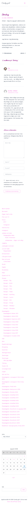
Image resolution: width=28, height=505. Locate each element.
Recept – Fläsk (8, 291)
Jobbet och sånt (7, 233)
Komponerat (5, 253)
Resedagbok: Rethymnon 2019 (11, 389)
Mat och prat (6, 259)
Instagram (7, 225)
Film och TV (5, 217)
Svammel (4, 350)
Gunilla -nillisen (12, 91)
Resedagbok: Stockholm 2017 (11, 420)
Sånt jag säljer (8, 360)
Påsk (3, 272)
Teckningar (5, 355)
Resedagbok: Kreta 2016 (11, 330)
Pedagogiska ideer (9, 235)
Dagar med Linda (7, 214)
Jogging (4, 243)
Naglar (4, 267)
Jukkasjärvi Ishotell (8, 246)
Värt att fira (5, 374)
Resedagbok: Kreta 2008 (11, 322)
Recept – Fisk (8, 289)
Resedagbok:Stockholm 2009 (11, 423)
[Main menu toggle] (24, 3)
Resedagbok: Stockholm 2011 (10, 411)
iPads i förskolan (10, 237)
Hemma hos (5, 227)
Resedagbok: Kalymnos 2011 (12, 319)
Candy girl (6, 3)
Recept (4, 278)
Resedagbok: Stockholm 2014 (11, 417)
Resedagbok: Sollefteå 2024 (10, 403)
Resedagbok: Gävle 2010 (11, 316)
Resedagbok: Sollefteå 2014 (10, 397)
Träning (4, 363)
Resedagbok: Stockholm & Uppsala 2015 (14, 409)
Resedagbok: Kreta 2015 (11, 327)
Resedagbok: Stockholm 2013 (11, 414)
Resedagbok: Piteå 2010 (9, 386)
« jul (13, 477)
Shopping (5, 347)
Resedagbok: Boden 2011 (11, 313)
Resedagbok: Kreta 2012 (11, 324)
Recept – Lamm (8, 297)
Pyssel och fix (6, 275)
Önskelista (5, 270)
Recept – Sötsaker (9, 308)
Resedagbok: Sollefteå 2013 (10, 395)
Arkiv (3, 434)
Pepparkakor (7, 251)
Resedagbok (5, 311)
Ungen (4, 371)
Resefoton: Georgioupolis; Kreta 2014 (13, 425)
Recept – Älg (7, 280)
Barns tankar (6, 208)
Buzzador (5, 211)
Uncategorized (6, 369)
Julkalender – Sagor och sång (14, 240)
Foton (4, 220)
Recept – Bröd (8, 283)
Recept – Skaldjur (9, 305)
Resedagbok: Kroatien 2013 (12, 336)
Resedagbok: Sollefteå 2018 (10, 400)
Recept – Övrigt (8, 303)
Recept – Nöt (8, 300)
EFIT (5, 222)
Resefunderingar (7, 344)
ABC (3, 338)
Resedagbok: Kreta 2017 (11, 333)
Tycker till (5, 366)
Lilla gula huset (6, 256)
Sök (3, 487)
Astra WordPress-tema (14, 501)
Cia (9, 68)
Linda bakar (7, 261)
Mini (3, 341)
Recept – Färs (8, 286)
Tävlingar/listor (6, 352)
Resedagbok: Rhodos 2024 (10, 392)
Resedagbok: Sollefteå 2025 (10, 406)
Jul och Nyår (6, 248)
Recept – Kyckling (9, 294)
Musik (3, 264)
